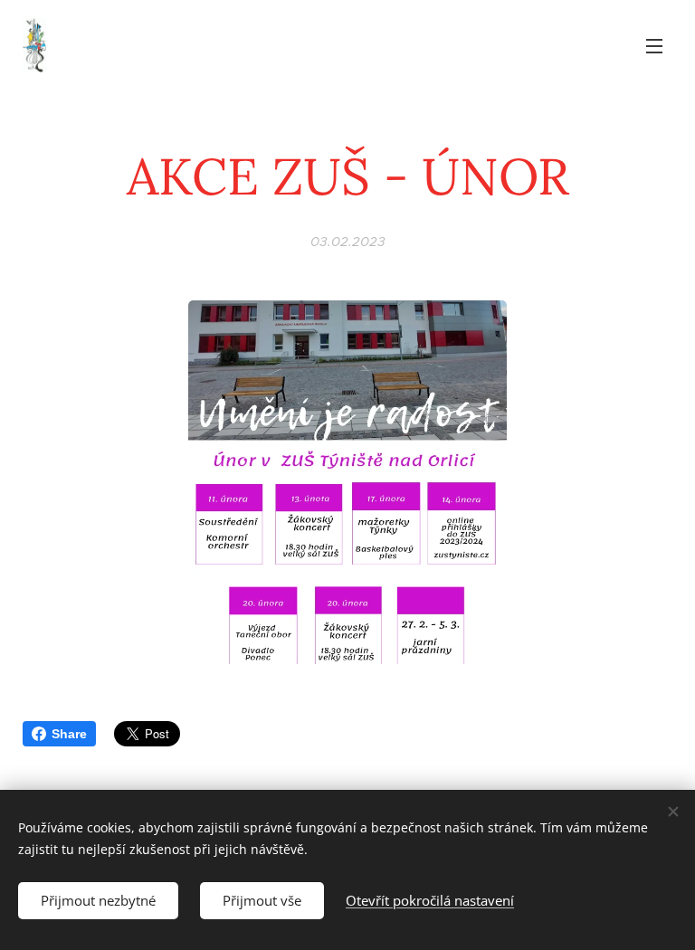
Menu (654, 45)
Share (69, 734)
